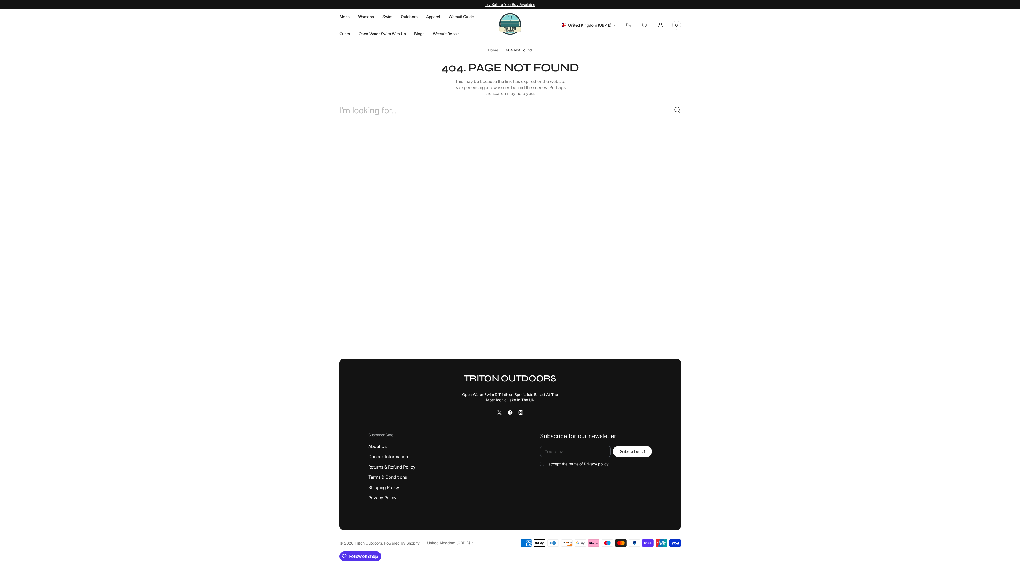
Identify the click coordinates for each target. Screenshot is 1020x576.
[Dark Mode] (628, 25)
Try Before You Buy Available (510, 4)
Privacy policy (596, 464)
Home (493, 50)
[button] (644, 25)
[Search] (675, 110)
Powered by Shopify (402, 543)
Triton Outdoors (368, 543)
